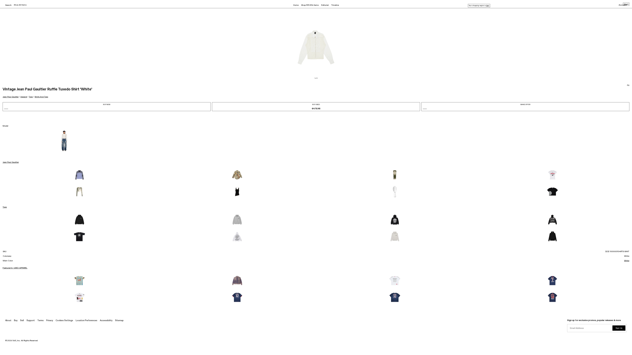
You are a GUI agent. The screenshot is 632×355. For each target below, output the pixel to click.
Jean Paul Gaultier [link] (11, 162)
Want (626, 4)
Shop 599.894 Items (310, 5)
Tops (31, 97)
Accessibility (106, 321)
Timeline (335, 5)
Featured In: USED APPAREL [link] (15, 268)
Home (296, 5)
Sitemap (119, 321)
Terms (40, 321)
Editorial (325, 5)
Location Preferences (86, 321)
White (626, 261)
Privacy (49, 321)
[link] (79, 175)
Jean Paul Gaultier (11, 97)
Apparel (23, 97)
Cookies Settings (64, 321)
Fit (628, 85)
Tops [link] (5, 207)
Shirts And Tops (41, 97)
